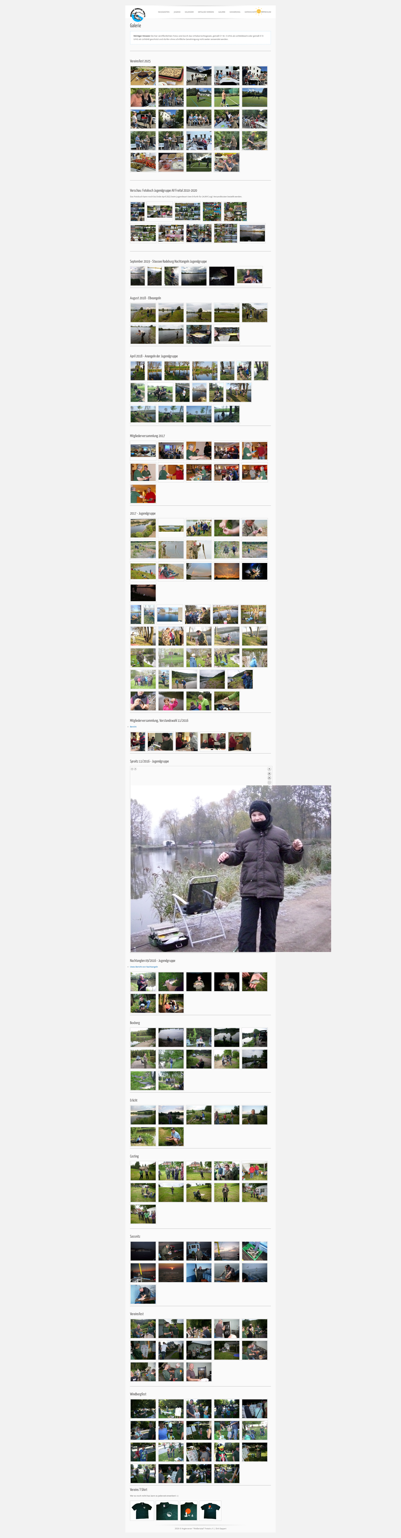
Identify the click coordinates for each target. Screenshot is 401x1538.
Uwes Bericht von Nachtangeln (144, 967)
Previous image (132, 768)
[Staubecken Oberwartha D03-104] (143, 528)
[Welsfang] (143, 981)
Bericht (133, 727)
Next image (135, 768)
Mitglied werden (206, 12)
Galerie (221, 12)
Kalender (189, 12)
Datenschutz (251, 12)
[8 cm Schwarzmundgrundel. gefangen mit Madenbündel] (226, 334)
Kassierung (235, 12)
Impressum (266, 12)
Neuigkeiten (163, 12)
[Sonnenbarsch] (254, 981)
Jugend (177, 12)
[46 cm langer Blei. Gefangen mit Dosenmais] (198, 334)
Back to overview (269, 776)
